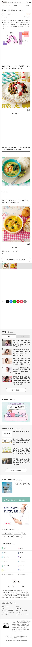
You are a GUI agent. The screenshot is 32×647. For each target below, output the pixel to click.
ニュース (8, 5)
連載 (5, 552)
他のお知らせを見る (16, 470)
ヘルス (27, 5)
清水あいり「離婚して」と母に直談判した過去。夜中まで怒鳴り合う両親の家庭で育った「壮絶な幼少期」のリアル (21, 361)
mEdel (3, 608)
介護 (24, 533)
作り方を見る (16, 113)
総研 (5, 548)
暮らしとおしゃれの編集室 (7, 610)
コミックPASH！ (5, 614)
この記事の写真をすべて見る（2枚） (16, 259)
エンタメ (21, 5)
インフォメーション (9, 574)
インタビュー (18, 533)
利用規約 (7, 636)
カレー (4, 17)
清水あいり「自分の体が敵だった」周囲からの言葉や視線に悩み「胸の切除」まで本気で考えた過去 (21, 343)
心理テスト (18, 536)
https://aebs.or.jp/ (18, 630)
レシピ (2, 5)
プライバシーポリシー (13, 637)
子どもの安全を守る (7, 533)
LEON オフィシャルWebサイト (8, 612)
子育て (6, 570)
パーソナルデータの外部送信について (19, 636)
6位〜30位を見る (16, 390)
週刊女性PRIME (5, 606)
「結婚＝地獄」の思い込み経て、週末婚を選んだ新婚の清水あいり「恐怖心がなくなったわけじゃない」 (21, 352)
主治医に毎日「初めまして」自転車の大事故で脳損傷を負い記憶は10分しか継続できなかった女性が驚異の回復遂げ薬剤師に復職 (21, 380)
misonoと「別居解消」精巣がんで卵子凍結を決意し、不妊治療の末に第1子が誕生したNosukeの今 (21, 370)
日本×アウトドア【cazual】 (22, 610)
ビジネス (15, 5)
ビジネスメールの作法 (8, 536)
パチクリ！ (18, 612)
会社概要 (21, 637)
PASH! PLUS (18, 608)
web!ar (17, 606)
